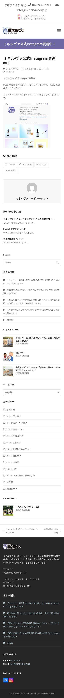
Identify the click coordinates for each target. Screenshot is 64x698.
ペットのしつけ (14, 455)
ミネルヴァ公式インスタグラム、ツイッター (20, 531)
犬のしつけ (12, 488)
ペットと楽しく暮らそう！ (19, 449)
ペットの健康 (13, 462)
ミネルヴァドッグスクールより (21, 475)
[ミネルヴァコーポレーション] (12, 549)
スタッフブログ (14, 416)
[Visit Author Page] (32, 187)
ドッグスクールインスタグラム (33, 18)
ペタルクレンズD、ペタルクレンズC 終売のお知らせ (29, 218)
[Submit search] (58, 262)
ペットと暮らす (14, 442)
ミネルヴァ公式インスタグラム (33, 15)
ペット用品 (12, 469)
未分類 (10, 482)
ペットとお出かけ (15, 435)
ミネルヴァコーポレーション (37, 69)
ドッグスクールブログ (17, 422)
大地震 (10, 319)
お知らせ (10, 72)
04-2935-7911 (41, 5)
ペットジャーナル (15, 429)
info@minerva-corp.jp (32, 10)
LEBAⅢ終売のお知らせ (14, 228)
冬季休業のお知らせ (13, 238)
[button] (59, 30)
